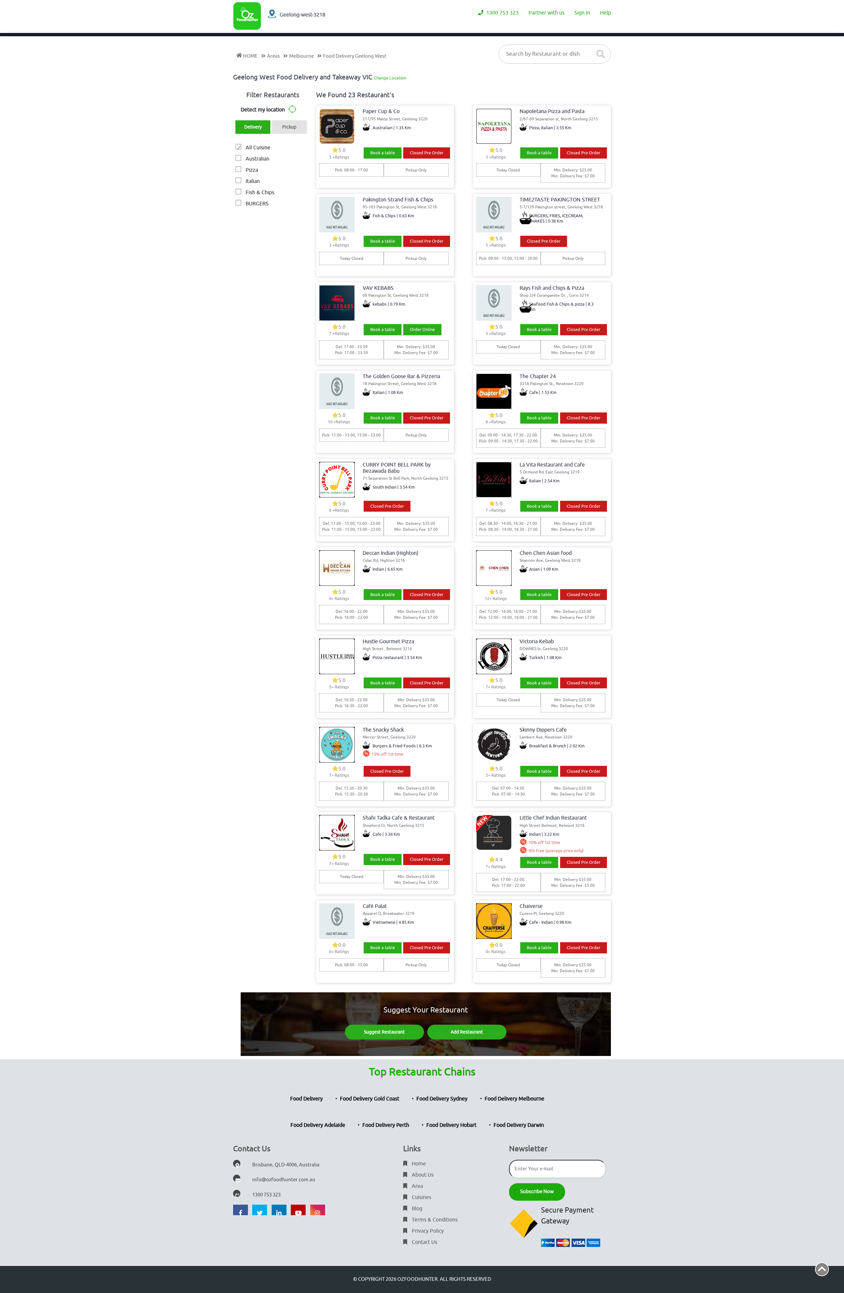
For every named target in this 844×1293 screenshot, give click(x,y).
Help (605, 13)
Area (416, 1186)
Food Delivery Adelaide (317, 1125)
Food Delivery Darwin (519, 1125)
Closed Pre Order (426, 153)
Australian (257, 159)
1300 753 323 (502, 13)
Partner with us (546, 13)
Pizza (252, 170)
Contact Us (423, 1242)
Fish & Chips (260, 192)
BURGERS (257, 203)
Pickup (289, 127)
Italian (253, 181)
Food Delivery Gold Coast (369, 1099)
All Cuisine (258, 147)
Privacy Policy (427, 1231)
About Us (422, 1175)
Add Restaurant (467, 1032)
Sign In (582, 13)
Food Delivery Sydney (441, 1099)
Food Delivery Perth (385, 1125)
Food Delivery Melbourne (514, 1099)
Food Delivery (306, 1099)
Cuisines (420, 1197)
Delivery (253, 127)
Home (418, 1163)
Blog (416, 1208)
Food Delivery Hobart (451, 1125)
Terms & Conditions (434, 1220)
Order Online (422, 329)
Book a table (382, 153)
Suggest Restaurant (384, 1032)
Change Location (390, 78)
